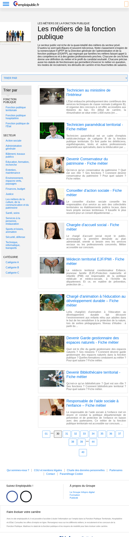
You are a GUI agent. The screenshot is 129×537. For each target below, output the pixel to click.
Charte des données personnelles (86, 470)
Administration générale (14, 147)
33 (84, 433)
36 (110, 433)
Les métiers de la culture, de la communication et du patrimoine (17, 203)
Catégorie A (12, 262)
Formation (75, 495)
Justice (10, 194)
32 (75, 433)
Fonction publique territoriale (16, 109)
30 (57, 433)
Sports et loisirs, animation (14, 230)
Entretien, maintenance (13, 171)
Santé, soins (13, 213)
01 (46, 433)
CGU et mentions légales (48, 470)
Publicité (74, 498)
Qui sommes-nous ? (18, 470)
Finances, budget (15, 189)
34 (93, 433)
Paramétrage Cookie (71, 474)
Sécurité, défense (15, 237)
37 (119, 433)
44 (93, 441)
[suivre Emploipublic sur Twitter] (26, 496)
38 (72, 441)
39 (81, 441)
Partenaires (115, 470)
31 (66, 433)
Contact (50, 474)
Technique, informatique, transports (13, 245)
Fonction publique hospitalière (16, 117)
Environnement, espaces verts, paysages (14, 181)
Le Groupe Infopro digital (82, 492)
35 (102, 433)
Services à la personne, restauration (13, 221)
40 (82, 452)
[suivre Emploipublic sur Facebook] (12, 496)
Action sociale (13, 140)
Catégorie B (12, 267)
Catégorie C (12, 272)
